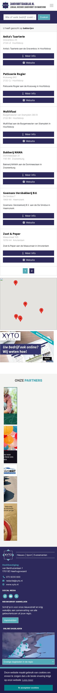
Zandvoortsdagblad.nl (22, 4)
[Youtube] (11, 596)
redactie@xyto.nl (14, 580)
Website (30, 62)
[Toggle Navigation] (51, 5)
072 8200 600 (13, 577)
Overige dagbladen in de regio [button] (18, 661)
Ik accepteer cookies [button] (28, 687)
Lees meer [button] (27, 680)
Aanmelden (10, 620)
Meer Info (30, 55)
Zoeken (44, 17)
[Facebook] (5, 596)
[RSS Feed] (16, 596)
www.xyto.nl (12, 584)
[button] (16, 317)
